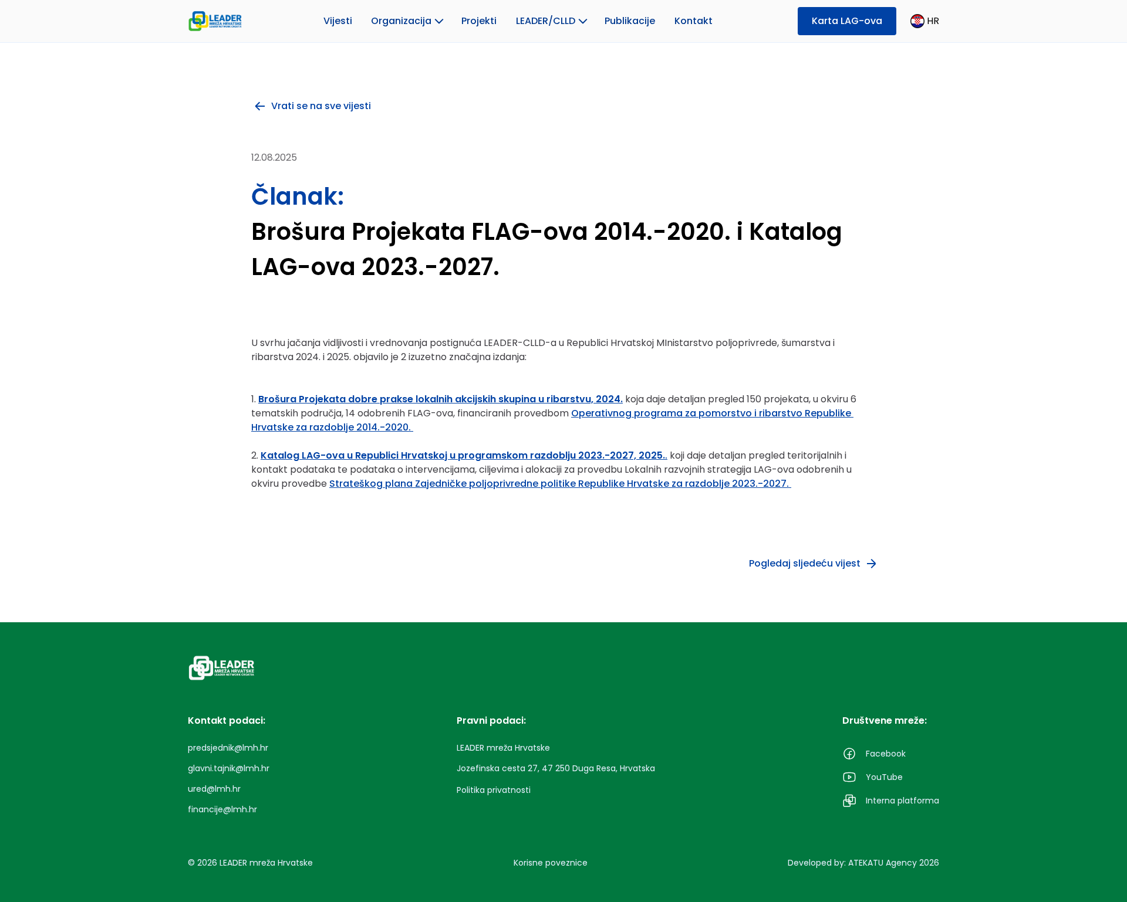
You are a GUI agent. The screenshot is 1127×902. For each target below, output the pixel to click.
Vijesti (337, 21)
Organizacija (401, 21)
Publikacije (630, 21)
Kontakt (693, 21)
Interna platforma (902, 800)
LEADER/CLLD (545, 21)
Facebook (886, 753)
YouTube (884, 777)
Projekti (479, 21)
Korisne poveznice (551, 863)
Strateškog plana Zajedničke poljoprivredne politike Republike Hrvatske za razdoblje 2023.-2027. (560, 483)
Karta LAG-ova (847, 21)
